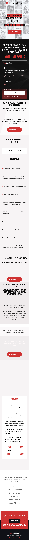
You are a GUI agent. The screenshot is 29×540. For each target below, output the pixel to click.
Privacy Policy (17, 537)
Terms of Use (11, 537)
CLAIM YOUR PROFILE (14, 520)
